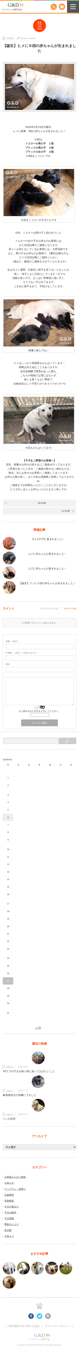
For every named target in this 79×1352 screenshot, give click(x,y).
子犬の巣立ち (11, 1206)
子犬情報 (9, 1218)
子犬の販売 (10, 1212)
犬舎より (9, 1090)
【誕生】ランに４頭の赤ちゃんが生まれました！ (47, 583)
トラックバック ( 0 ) (49, 608)
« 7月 (38, 1028)
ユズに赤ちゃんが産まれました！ (47, 568)
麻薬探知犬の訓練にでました (19, 1095)
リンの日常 (9, 1118)
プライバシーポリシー (57, 1326)
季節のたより (11, 1224)
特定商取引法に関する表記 (24, 1326)
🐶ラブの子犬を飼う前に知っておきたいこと (29, 1071)
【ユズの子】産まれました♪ (47, 539)
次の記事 (66, 511)
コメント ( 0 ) (70, 608)
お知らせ (9, 1067)
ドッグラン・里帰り (15, 1189)
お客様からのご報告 (15, 1177)
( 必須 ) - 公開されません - (22, 653)
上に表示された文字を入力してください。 (39, 711)
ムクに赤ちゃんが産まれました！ (47, 553)
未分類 (8, 1230)
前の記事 (42, 503)
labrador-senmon (28, 38)
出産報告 (10, 38)
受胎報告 (9, 1200)
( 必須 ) (12, 641)
